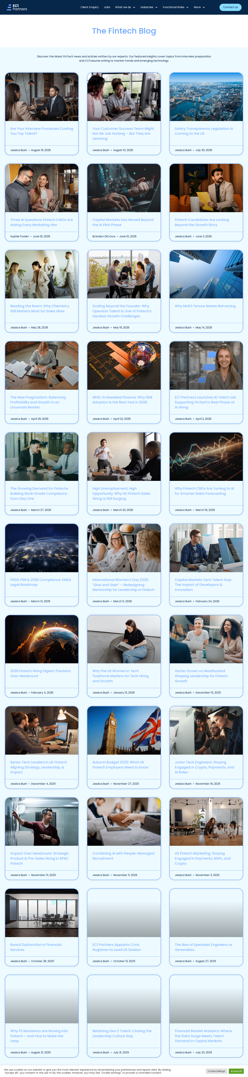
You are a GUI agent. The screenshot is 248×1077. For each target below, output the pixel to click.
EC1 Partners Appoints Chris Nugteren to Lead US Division (116, 947)
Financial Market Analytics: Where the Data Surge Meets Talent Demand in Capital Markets (203, 1036)
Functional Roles (173, 7)
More (197, 7)
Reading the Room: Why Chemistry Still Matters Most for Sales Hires (39, 308)
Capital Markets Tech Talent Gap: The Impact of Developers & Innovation (203, 584)
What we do (123, 7)
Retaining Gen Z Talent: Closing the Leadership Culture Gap (122, 1033)
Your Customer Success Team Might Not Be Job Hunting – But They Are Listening (123, 133)
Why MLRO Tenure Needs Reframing (205, 306)
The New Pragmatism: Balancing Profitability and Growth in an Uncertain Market (38, 402)
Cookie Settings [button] (216, 1071)
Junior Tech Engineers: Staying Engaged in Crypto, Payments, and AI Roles (204, 767)
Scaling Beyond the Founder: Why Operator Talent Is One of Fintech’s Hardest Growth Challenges (121, 311)
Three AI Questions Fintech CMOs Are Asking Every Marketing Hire (41, 222)
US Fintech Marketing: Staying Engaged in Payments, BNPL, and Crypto (203, 858)
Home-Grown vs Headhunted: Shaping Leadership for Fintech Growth (201, 676)
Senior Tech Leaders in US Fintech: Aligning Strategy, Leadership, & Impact (38, 767)
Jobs (107, 7)
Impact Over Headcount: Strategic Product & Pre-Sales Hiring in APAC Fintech (39, 858)
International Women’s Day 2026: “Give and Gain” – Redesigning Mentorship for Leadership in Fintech (123, 584)
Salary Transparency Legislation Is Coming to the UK (204, 131)
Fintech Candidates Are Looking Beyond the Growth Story (202, 222)
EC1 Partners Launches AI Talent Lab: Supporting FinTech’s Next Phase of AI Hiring (206, 402)
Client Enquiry (90, 7)
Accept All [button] (236, 1071)
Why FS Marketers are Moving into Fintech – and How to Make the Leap (39, 1036)
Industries (147, 7)
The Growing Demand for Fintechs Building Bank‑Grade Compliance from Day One (39, 493)
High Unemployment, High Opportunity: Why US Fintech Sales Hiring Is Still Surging (121, 493)
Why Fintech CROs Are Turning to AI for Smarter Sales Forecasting (204, 491)
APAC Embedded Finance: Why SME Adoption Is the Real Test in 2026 (122, 400)
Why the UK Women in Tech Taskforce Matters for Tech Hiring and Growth (120, 676)
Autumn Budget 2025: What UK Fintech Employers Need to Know (120, 765)
